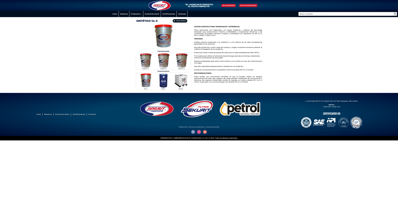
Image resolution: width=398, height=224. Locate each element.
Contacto (182, 14)
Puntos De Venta (152, 14)
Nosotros (124, 14)
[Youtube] (205, 132)
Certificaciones (168, 14)
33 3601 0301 (327, 107)
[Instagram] (199, 132)
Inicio (114, 14)
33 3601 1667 (336, 107)
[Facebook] (193, 132)
